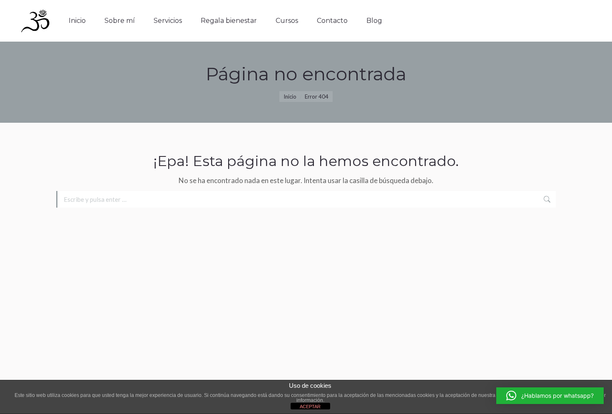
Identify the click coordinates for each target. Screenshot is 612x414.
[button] (550, 395)
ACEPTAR (310, 406)
